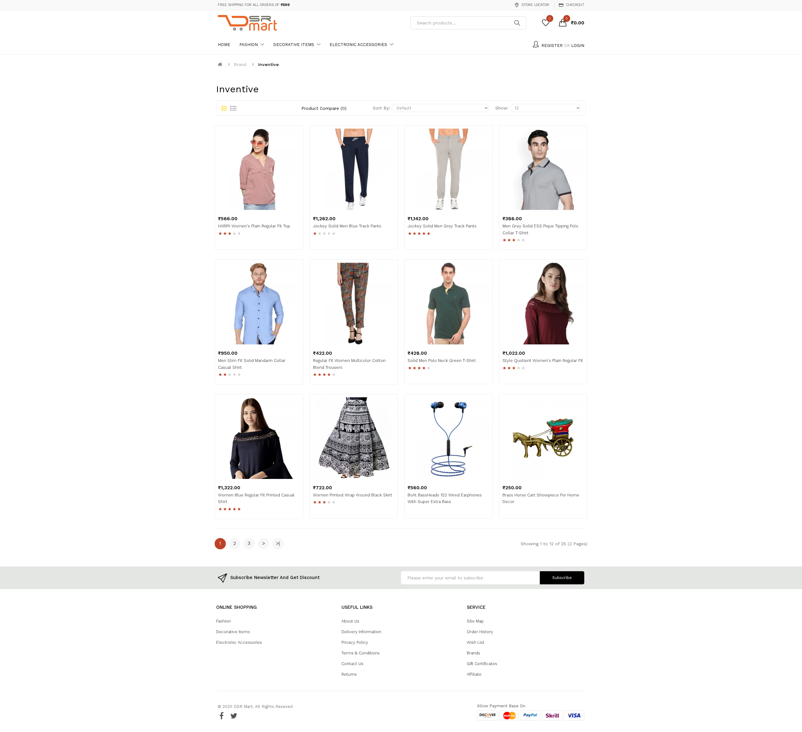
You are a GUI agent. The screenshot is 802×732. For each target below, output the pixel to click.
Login (577, 45)
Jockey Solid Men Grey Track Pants (442, 226)
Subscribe (562, 577)
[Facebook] (221, 716)
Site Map (475, 621)
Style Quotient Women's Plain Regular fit (543, 360)
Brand (240, 64)
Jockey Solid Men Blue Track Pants (347, 226)
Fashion (223, 621)
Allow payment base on (501, 706)
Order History (480, 631)
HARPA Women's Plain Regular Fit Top (254, 226)
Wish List (475, 642)
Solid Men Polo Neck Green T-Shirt (442, 360)
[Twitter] (233, 716)
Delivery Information (361, 631)
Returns (349, 674)
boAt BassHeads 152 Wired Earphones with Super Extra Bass (445, 498)
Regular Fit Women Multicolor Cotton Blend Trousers (349, 364)
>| (278, 543)
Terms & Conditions (360, 653)
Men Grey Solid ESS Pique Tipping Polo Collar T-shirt (540, 229)
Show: (501, 107)
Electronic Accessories (239, 642)
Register (552, 45)
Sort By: (381, 107)
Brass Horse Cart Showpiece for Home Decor (541, 498)
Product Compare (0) (323, 108)
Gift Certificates (482, 663)
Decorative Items (233, 631)
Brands (473, 653)
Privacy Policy (354, 642)
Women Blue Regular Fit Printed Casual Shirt (256, 498)
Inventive (268, 64)
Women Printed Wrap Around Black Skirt (352, 495)
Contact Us (352, 663)
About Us (350, 621)
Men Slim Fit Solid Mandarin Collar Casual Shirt (251, 364)
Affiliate (474, 674)
